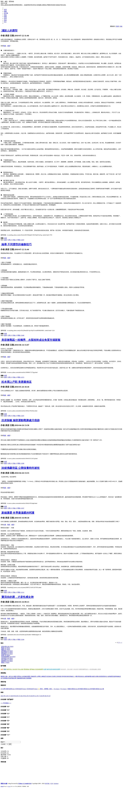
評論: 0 (15, 240)
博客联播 (3, 762)
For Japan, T (57, 689)
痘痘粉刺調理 (39, 669)
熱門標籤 (3, 666)
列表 (121, 26)
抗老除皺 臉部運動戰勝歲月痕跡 (20, 420)
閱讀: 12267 (20, 240)
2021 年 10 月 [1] (5, 696)
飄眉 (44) (3, 648)
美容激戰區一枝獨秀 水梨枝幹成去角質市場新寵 (30, 339)
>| (121, 642)
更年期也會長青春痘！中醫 (70, 676)
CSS (51, 783)
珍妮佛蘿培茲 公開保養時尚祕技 (20, 467)
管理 (5, 18)
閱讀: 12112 (20, 592)
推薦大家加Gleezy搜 (74, 689)
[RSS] (11, 646)
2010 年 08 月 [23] (45, 696)
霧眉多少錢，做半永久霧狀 (9, 676)
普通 (117, 26)
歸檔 (5, 16)
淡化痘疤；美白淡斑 (67, 669)
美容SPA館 (4, 783)
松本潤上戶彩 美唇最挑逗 (16, 381)
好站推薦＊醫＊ (5, 728)
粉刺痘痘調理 (56, 669)
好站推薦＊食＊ (5, 706)
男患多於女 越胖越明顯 (85, 676)
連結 (5, 15)
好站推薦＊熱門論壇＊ (7, 699)
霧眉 (99, 669)
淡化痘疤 (15, 669)
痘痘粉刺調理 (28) (6, 656)
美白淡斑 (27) (5, 659)
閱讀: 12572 (20, 377)
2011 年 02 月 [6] (25, 696)
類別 (2, 643)
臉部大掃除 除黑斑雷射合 (99, 676)
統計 (2, 747)
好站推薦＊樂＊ (5, 724)
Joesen (9, 786)
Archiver (56, 783)
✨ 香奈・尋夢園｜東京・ (45, 689)
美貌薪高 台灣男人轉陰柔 (38, 676)
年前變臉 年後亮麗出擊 (9, 678)
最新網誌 (3, 673)
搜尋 (2, 738)
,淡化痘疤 (76, 669)
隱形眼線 (26, 669)
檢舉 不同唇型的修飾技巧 (16, 244)
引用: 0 (10, 240)
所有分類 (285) (5, 646)
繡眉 (8, 46)
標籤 (5, 11)
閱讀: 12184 (20, 639)
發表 (5, 20)
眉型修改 (32, 669)
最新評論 (3, 681)
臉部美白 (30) (5, 661)
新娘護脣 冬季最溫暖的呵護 (17, 512)
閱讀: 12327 (20, 508)
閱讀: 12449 (20, 335)
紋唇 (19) (3, 655)
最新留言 (3, 685)
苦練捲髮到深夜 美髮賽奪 (23, 678)
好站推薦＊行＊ (5, 717)
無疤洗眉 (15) (5, 652)
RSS (5, 22)
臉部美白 (9, 669)
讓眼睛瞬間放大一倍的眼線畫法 (88, 669)
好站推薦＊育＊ (5, 720)
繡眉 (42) (3, 649)
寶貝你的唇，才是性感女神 (17, 596)
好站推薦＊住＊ (5, 713)
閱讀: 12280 (20, 463)
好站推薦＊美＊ (5, 731)
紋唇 (5, 238)
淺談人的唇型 (9, 30)
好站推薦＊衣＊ (5, 710)
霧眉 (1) (3, 662)
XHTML (47, 783)
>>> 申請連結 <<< (6, 703)
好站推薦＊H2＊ (5, 735)
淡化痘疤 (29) (5, 658)
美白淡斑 (20, 669)
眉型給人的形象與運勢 (23, 676)
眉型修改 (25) (5, 651)
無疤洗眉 (49, 669)
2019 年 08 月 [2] (15, 696)
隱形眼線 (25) (5, 654)
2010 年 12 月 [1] (35, 696)
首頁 (5, 9)
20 (1, 689)
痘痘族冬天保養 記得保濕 (53, 676)
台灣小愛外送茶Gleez (8, 689)
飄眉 (4, 46)
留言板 (6, 13)
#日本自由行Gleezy (20, 689)
